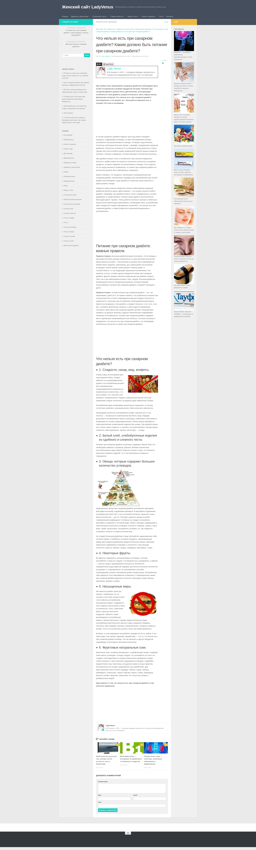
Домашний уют (69, 158)
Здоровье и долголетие (79, 16)
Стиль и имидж (69, 218)
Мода (66, 185)
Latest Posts (109, 64)
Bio (100, 64)
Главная (65, 16)
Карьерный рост (69, 181)
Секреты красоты (116, 16)
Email (135, 795)
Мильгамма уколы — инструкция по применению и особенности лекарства (131, 758)
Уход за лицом (69, 231)
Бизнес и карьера (148, 16)
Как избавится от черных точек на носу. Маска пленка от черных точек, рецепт (184, 230)
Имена (66, 172)
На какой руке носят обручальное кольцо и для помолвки (183, 201)
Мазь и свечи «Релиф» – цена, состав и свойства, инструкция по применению (183, 172)
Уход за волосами (70, 227)
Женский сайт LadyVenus (87, 7)
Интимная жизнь (69, 176)
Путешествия (68, 208)
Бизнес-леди (68, 149)
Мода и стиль (132, 16)
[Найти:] (73, 55)
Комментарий (103, 781)
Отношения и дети (99, 16)
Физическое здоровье (106, 22)
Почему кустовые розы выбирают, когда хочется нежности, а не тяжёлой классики (75, 75)
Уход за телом (69, 241)
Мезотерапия (68, 113)
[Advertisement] (127, 120)
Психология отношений (72, 204)
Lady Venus (105, 56)
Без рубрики (68, 135)
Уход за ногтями (69, 236)
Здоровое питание (70, 162)
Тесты (161, 16)
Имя (100, 795)
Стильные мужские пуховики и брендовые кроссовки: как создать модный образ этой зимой (74, 120)
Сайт (99, 802)
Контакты (169, 16)
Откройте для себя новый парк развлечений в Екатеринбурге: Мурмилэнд (73, 99)
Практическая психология (73, 199)
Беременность (69, 139)
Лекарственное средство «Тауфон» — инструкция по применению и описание (183, 314)
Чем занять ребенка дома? (183, 146)
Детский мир (68, 153)
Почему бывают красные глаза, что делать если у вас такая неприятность (184, 259)
